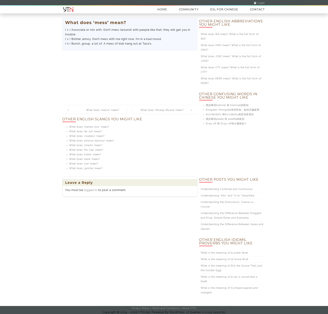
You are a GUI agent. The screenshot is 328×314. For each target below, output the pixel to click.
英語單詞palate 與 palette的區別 (225, 119)
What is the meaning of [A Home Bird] (224, 259)
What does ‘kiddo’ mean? (85, 154)
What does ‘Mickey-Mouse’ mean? (162, 110)
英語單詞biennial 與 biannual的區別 (227, 105)
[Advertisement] (129, 76)
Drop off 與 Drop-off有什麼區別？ (226, 123)
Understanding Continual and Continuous (227, 189)
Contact (257, 9)
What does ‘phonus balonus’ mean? (91, 140)
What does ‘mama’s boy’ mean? (89, 126)
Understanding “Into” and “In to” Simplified (227, 195)
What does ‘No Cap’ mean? (86, 149)
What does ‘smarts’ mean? (85, 145)
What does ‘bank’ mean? (84, 159)
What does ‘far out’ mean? (85, 131)
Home (162, 9)
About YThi (189, 308)
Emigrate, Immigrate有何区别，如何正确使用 (232, 109)
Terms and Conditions (166, 308)
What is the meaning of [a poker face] (224, 252)
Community (189, 9)
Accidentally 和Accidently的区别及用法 (230, 114)
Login (261, 3)
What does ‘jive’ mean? (83, 163)
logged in (90, 190)
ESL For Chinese (224, 9)
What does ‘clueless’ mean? (87, 136)
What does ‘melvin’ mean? (102, 110)
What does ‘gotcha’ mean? (86, 168)
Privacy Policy (141, 308)
